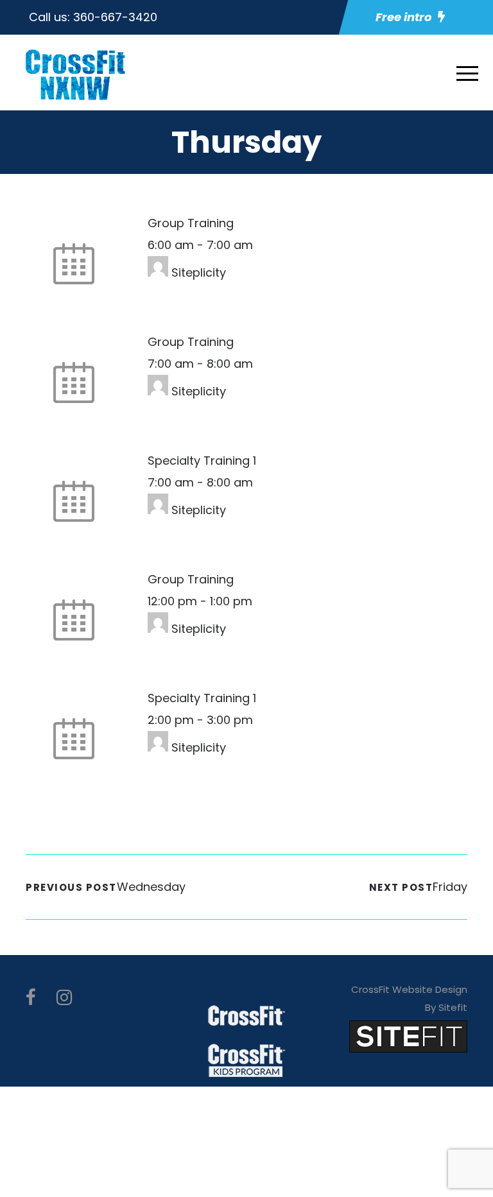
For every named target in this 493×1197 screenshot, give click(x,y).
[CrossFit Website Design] (408, 1035)
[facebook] (31, 998)
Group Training (191, 223)
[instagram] (64, 998)
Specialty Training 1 (202, 460)
